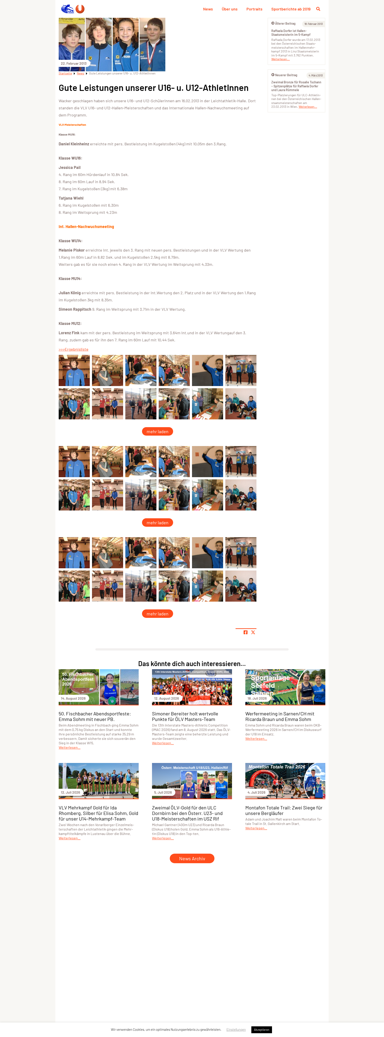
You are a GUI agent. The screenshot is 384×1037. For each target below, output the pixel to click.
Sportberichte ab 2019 (290, 8)
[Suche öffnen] (318, 8)
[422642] (140, 370)
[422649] (74, 370)
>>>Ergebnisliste (73, 349)
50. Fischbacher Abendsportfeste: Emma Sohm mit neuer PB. (95, 716)
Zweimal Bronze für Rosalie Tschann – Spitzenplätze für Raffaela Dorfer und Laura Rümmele (296, 86)
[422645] (240, 370)
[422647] (107, 403)
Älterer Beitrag (285, 23)
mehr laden (157, 431)
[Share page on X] (253, 632)
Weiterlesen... (280, 59)
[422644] (207, 370)
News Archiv (192, 858)
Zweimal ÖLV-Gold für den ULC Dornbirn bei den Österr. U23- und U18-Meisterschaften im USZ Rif (187, 813)
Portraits (254, 8)
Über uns (230, 8)
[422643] (174, 370)
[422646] (74, 403)
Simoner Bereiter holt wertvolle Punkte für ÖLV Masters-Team (185, 716)
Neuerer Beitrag (286, 75)
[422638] (207, 403)
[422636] (140, 403)
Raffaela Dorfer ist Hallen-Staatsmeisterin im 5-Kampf (290, 33)
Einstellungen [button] (236, 1029)
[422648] (107, 370)
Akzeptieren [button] (261, 1029)
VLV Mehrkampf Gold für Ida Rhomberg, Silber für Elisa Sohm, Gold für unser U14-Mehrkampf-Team (98, 813)
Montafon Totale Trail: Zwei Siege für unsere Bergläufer (283, 810)
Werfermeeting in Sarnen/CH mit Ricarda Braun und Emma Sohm (279, 716)
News (208, 8)
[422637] (174, 403)
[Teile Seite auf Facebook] (245, 632)
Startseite (65, 73)
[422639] (240, 403)
